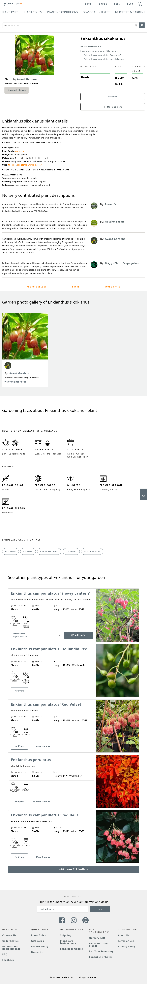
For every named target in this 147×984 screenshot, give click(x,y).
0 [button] (140, 3)
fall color (12, 164)
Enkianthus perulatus (31, 759)
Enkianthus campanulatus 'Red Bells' (45, 815)
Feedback (8, 960)
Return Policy (39, 946)
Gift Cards (37, 940)
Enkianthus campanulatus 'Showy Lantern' (50, 593)
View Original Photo (15, 381)
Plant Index (38, 935)
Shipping (65, 935)
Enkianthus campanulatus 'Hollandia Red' (50, 648)
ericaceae (19, 151)
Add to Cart (81, 635)
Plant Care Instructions (68, 942)
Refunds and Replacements (11, 947)
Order (103, 4)
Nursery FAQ (97, 937)
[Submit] (142, 25)
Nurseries (37, 952)
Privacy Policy (127, 946)
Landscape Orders (71, 948)
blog (130, 4)
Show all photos (16, 90)
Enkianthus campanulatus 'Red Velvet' (47, 704)
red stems (22, 164)
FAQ (4, 954)
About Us (124, 935)
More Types (112, 287)
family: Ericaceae (49, 551)
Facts (76, 287)
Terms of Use (126, 940)
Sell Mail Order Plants (98, 944)
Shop (88, 4)
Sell (117, 4)
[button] (136, 25)
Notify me (112, 96)
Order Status (10, 940)
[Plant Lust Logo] (13, 4)
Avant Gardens (19, 373)
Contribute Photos (100, 957)
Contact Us (9, 935)
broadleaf (10, 551)
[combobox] (36, 635)
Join (100, 909)
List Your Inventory (101, 951)
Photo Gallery (37, 287)
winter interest (35, 164)
